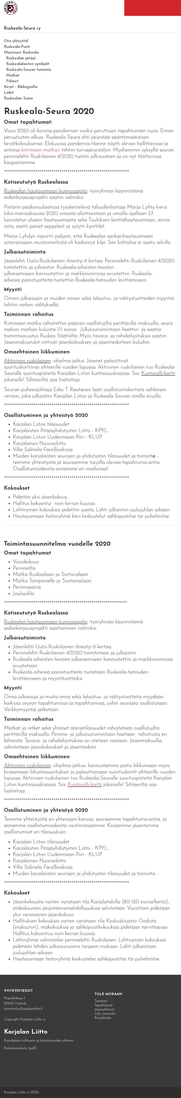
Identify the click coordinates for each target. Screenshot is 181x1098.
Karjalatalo (102, 1018)
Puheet (12, 81)
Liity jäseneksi (104, 1014)
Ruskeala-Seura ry (22, 28)
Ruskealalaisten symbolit (27, 64)
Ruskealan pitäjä (21, 58)
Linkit (9, 93)
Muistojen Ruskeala (21, 53)
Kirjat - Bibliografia (20, 87)
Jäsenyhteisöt (104, 1009)
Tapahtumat (103, 1005)
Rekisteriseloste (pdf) (20, 1048)
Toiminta (100, 1001)
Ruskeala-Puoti (17, 47)
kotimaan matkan (40, 150)
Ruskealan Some (18, 99)
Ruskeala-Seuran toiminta (28, 70)
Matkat (12, 76)
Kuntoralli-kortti (85, 784)
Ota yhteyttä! (16, 41)
